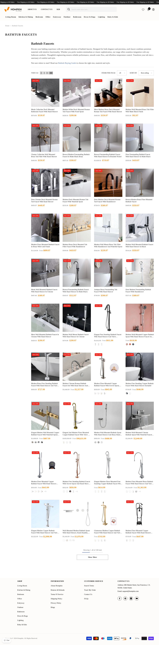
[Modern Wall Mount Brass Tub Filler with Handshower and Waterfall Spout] (108, 228)
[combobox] (93, 9)
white (133, 344)
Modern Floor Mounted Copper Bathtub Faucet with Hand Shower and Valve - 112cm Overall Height (138, 532)
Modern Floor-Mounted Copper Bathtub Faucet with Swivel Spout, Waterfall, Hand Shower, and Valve (107, 385)
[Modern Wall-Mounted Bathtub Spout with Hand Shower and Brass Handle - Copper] (108, 416)
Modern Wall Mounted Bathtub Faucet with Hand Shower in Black (139, 246)
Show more (92, 557)
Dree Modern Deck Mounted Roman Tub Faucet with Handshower (107, 201)
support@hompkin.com (130, 591)
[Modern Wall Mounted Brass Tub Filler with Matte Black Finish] (140, 93)
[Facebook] (120, 598)
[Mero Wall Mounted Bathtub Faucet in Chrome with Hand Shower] (45, 318)
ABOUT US (32, 9)
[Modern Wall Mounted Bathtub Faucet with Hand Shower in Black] (140, 228)
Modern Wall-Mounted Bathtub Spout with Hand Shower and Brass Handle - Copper (107, 434)
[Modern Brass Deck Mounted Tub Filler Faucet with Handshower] (77, 228)
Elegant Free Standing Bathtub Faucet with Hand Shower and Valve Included (107, 336)
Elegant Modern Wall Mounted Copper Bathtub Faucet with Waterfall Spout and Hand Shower (45, 434)
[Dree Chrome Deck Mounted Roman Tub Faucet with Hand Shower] (45, 183)
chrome (101, 344)
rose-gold (42, 491)
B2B (58, 9)
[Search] (91, 9)
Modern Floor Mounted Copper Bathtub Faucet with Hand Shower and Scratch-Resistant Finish (43, 483)
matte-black (70, 491)
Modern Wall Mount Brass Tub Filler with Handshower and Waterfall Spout (108, 246)
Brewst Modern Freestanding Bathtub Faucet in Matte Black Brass (76, 155)
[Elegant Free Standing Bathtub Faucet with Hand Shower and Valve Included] (108, 318)
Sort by (133, 73)
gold (98, 393)
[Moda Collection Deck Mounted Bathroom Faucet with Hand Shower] (45, 93)
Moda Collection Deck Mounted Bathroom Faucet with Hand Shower (44, 111)
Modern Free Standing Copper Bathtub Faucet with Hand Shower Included (139, 385)
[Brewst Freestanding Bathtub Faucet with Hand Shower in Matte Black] (77, 273)
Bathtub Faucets (17, 26)
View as (34, 73)
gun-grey (98, 344)
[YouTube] (137, 598)
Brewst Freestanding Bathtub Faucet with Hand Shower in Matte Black (76, 291)
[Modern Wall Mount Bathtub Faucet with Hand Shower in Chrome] (77, 318)
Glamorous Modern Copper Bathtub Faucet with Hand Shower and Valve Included (107, 532)
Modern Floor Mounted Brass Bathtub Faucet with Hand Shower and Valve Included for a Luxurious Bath (139, 483)
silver (127, 344)
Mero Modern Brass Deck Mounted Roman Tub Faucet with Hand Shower (108, 111)
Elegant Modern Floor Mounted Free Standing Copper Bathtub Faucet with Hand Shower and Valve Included (107, 483)
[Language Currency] (153, 9)
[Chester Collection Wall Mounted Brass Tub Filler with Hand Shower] (45, 138)
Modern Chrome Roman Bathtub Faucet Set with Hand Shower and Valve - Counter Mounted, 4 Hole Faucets (75, 385)
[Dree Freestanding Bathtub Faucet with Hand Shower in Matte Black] (140, 138)
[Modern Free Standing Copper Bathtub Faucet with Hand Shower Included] (140, 367)
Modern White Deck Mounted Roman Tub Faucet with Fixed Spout (76, 111)
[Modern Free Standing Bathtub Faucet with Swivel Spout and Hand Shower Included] (77, 465)
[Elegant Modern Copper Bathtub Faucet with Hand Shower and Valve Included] (45, 514)
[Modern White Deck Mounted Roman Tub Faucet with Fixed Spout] (77, 93)
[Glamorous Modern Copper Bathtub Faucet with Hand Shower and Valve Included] (108, 514)
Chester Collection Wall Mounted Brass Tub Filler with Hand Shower (44, 155)
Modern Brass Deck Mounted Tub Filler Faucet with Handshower (75, 246)
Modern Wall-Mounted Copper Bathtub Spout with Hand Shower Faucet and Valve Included (140, 336)
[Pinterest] (125, 598)
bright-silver (67, 491)
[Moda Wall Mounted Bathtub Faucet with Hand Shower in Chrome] (45, 273)
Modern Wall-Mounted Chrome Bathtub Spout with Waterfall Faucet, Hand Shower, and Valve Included (139, 434)
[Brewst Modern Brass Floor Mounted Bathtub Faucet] (140, 183)
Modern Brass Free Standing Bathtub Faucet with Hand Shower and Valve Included (44, 385)
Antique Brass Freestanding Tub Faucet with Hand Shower (105, 291)
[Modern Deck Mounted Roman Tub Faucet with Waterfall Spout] (77, 183)
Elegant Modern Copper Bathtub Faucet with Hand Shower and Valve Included (44, 532)
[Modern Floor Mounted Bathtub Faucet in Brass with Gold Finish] (45, 228)
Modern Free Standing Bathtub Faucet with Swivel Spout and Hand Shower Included (76, 483)
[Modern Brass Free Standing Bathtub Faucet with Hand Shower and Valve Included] (45, 367)
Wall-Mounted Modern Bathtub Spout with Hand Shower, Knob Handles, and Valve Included (76, 532)
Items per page (108, 73)
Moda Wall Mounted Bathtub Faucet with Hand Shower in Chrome (44, 291)
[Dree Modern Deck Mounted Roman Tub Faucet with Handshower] (108, 183)
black (95, 344)
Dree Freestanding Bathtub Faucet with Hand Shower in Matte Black (138, 155)
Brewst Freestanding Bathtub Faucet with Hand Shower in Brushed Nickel (107, 155)
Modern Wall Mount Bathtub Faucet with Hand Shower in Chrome (75, 336)
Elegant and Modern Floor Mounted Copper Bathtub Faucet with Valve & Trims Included (76, 434)
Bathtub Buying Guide (67, 63)
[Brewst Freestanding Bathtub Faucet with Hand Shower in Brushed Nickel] (108, 138)
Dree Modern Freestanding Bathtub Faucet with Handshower (138, 291)
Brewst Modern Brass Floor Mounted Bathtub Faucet (139, 201)
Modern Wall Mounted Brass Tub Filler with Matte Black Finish (140, 111)
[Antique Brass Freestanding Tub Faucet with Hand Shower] (108, 273)
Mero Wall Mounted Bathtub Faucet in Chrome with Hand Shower (45, 336)
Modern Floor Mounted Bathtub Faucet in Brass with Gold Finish (45, 246)
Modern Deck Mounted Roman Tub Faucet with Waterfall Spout (75, 201)
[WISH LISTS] (143, 9)
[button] (41, 73)
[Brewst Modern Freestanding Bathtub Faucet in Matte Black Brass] (77, 138)
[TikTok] (131, 598)
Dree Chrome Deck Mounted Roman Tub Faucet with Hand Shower (44, 201)
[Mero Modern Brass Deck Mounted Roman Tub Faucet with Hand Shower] (108, 93)
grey (95, 393)
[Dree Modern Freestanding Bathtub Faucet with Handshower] (140, 273)
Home (7, 26)
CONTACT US (46, 9)
